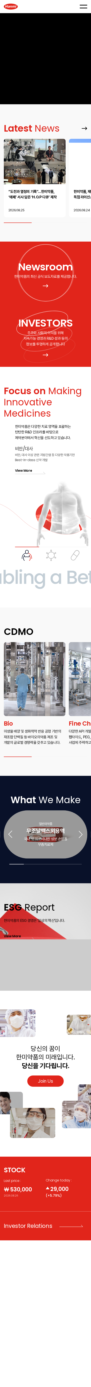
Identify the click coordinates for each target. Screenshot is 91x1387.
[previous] (10, 834)
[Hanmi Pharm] (11, 6)
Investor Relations (28, 1226)
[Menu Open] (83, 6)
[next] (80, 834)
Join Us (45, 1081)
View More (23, 470)
